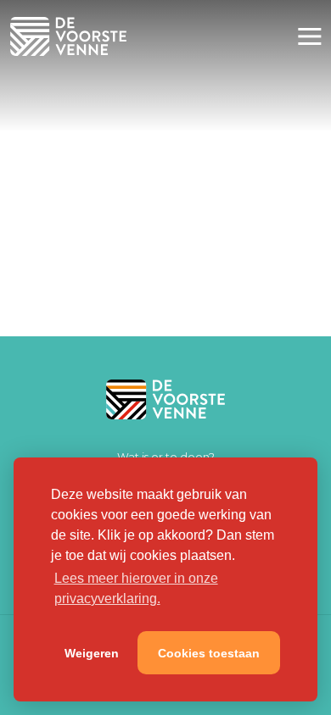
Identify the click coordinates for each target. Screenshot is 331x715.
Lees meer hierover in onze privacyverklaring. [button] (136, 588)
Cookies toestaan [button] (209, 653)
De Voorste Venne (71, 37)
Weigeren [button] (92, 653)
